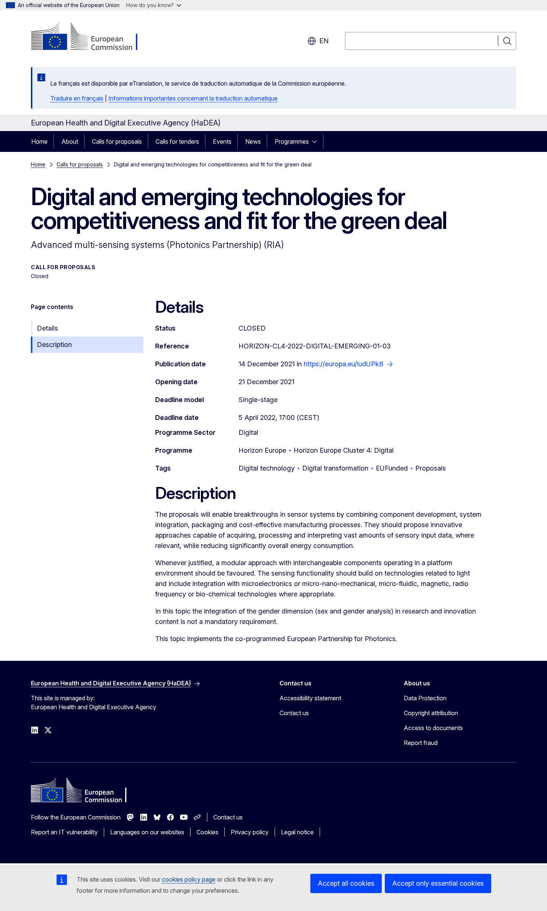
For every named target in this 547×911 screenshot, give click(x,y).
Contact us (294, 713)
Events (222, 141)
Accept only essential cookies (438, 883)
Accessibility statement (310, 698)
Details (47, 328)
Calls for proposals (117, 141)
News (253, 141)
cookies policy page (188, 879)
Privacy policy (250, 832)
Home (39, 141)
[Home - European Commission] (91, 37)
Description (54, 344)
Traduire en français (76, 98)
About (69, 141)
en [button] (324, 41)
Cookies (207, 832)
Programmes (292, 141)
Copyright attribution (431, 713)
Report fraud (421, 742)
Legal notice (297, 832)
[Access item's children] (316, 141)
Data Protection (425, 698)
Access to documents (433, 728)
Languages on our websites (147, 832)
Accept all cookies (346, 883)
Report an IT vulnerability (64, 832)
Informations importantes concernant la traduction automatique (193, 98)
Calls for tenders (177, 141)
